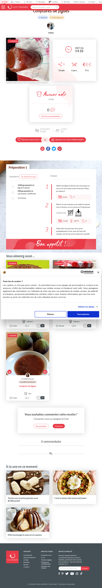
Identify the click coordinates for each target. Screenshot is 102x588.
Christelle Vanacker (27, 379)
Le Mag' (26, 560)
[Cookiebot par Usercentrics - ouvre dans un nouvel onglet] (82, 272)
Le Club (4, 2)
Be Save (29, 2)
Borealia (67, 2)
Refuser (50, 314)
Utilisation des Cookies (45, 567)
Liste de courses (30, 177)
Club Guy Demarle (29, 557)
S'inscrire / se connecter (37, 584)
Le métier (91, 2)
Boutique (42, 2)
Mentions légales (46, 560)
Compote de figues (27, 386)
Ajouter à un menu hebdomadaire (69, 139)
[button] (3, 7)
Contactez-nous (46, 555)
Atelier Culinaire (79, 2)
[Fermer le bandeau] (98, 272)
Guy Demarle (28, 555)
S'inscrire (59, 426)
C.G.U (43, 557)
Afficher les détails (86, 307)
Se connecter (41, 426)
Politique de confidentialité (46, 563)
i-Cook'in (17, 2)
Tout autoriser (83, 314)
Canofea (55, 2)
